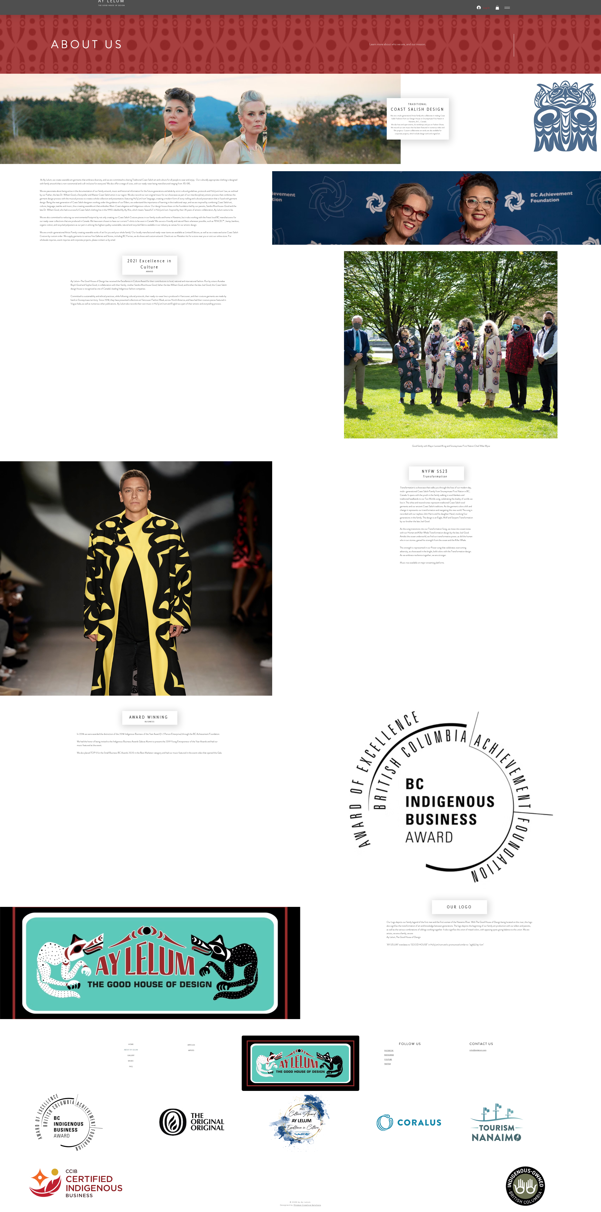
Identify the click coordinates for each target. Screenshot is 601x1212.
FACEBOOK (388, 1050)
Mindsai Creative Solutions (307, 1205)
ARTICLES (191, 1045)
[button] (497, 7)
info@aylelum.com (478, 1050)
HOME (131, 1044)
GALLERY (130, 1055)
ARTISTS (191, 1050)
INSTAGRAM (389, 1055)
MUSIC (131, 1061)
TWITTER (387, 1064)
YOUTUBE (388, 1059)
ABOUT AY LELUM (131, 1049)
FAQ (131, 1066)
